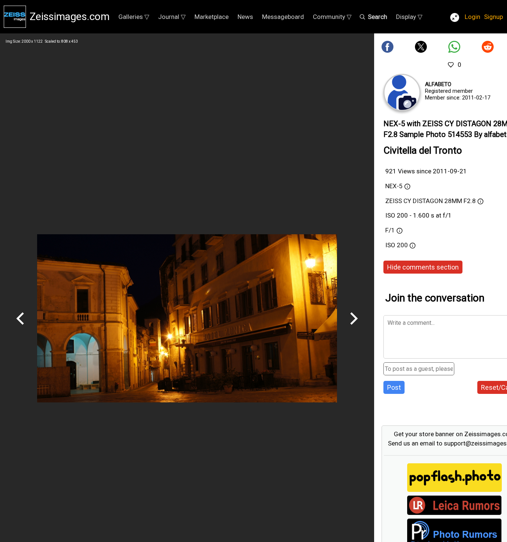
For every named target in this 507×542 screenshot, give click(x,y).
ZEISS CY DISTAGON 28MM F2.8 (430, 201)
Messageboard (283, 16)
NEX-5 (394, 186)
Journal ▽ (172, 16)
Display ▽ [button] (409, 16)
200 (403, 245)
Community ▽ (332, 16)
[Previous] (20, 327)
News (245, 16)
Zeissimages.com (69, 16)
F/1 (390, 230)
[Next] (354, 327)
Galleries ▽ (133, 16)
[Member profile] (402, 92)
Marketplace (211, 16)
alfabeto (438, 84)
